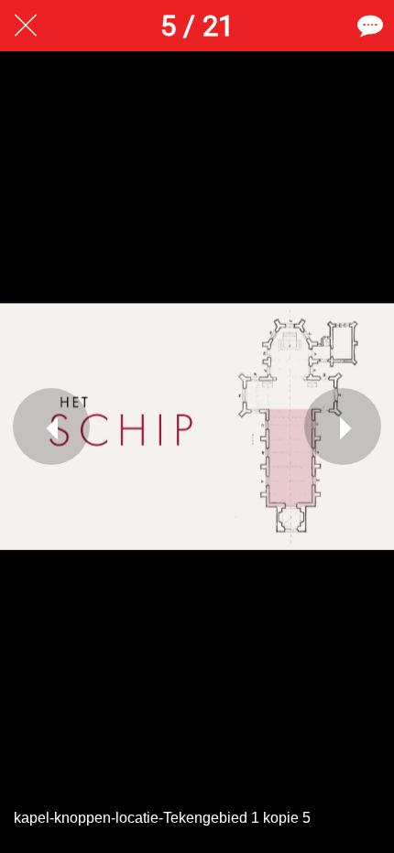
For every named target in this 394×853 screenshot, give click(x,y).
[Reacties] (368, 26)
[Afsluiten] (26, 26)
